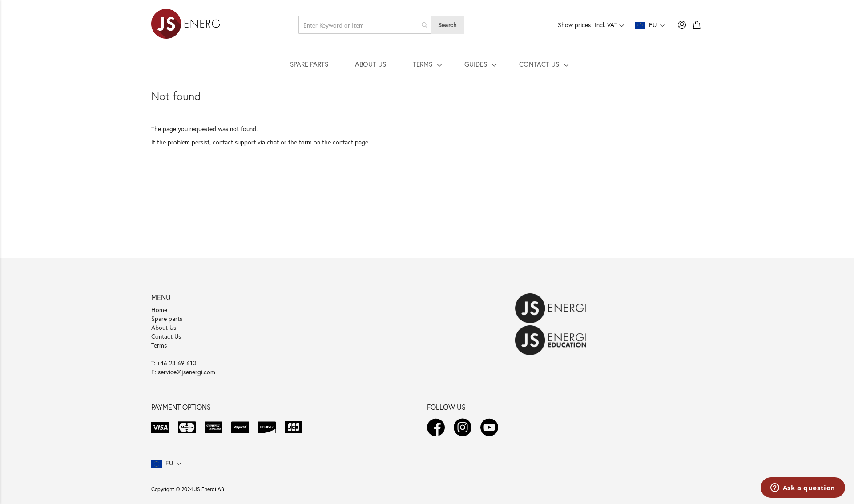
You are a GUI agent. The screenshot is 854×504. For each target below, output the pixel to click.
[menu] (427, 64)
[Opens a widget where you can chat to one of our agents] (802, 488)
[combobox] (364, 25)
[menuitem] (309, 64)
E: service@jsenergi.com (183, 372)
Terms (159, 345)
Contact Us (166, 336)
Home (159, 309)
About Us (163, 327)
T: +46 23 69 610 (173, 363)
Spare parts (166, 318)
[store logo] (186, 25)
